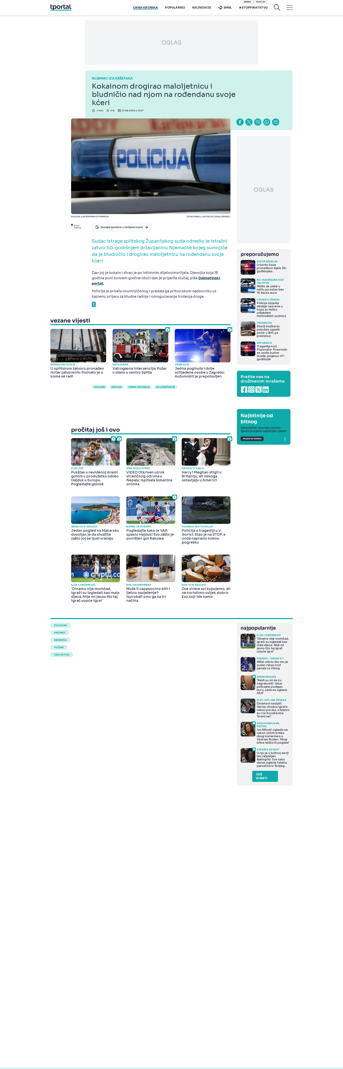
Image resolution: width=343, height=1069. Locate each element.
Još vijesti (261, 776)
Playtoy (260, 2)
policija (60, 625)
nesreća (60, 640)
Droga (116, 387)
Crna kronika (145, 7)
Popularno (175, 7)
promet (60, 632)
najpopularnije (258, 628)
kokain (99, 387)
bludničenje (165, 387)
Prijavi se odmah (252, 439)
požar (59, 647)
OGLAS (171, 42)
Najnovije (201, 7)
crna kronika (139, 387)
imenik (247, 2)
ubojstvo (61, 654)
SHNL (228, 7)
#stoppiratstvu (253, 7)
